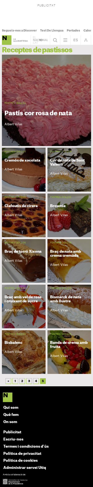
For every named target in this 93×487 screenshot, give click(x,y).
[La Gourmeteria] (6, 40)
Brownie (57, 206)
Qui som (10, 407)
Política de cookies (20, 460)
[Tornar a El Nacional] (40, 40)
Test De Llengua (51, 30)
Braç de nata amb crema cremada (65, 253)
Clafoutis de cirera (21, 206)
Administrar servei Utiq (24, 468)
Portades (73, 30)
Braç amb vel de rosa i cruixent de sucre (23, 299)
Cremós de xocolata (22, 160)
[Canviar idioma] (76, 40)
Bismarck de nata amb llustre (65, 299)
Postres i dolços (15, 103)
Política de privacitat (22, 454)
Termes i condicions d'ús (26, 446)
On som (10, 422)
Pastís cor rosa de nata (38, 113)
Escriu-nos (13, 439)
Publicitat (12, 432)
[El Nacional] (46, 398)
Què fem (11, 415)
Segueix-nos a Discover (19, 30)
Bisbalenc (13, 343)
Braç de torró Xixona (23, 251)
